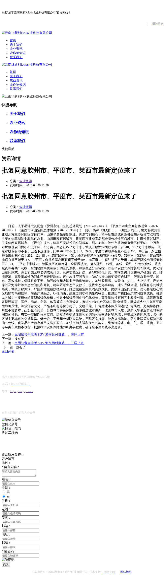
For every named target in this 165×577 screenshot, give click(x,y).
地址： (6, 534)
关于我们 (16, 44)
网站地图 (126, 571)
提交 (5, 564)
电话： (6, 509)
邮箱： (6, 526)
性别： (6, 487)
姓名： (6, 479)
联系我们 (16, 57)
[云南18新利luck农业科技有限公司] (27, 33)
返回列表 (8, 351)
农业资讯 (16, 48)
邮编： (6, 542)
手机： (6, 500)
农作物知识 (18, 53)
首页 (13, 40)
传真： (6, 517)
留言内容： (11, 467)
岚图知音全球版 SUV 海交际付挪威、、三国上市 (49, 334)
